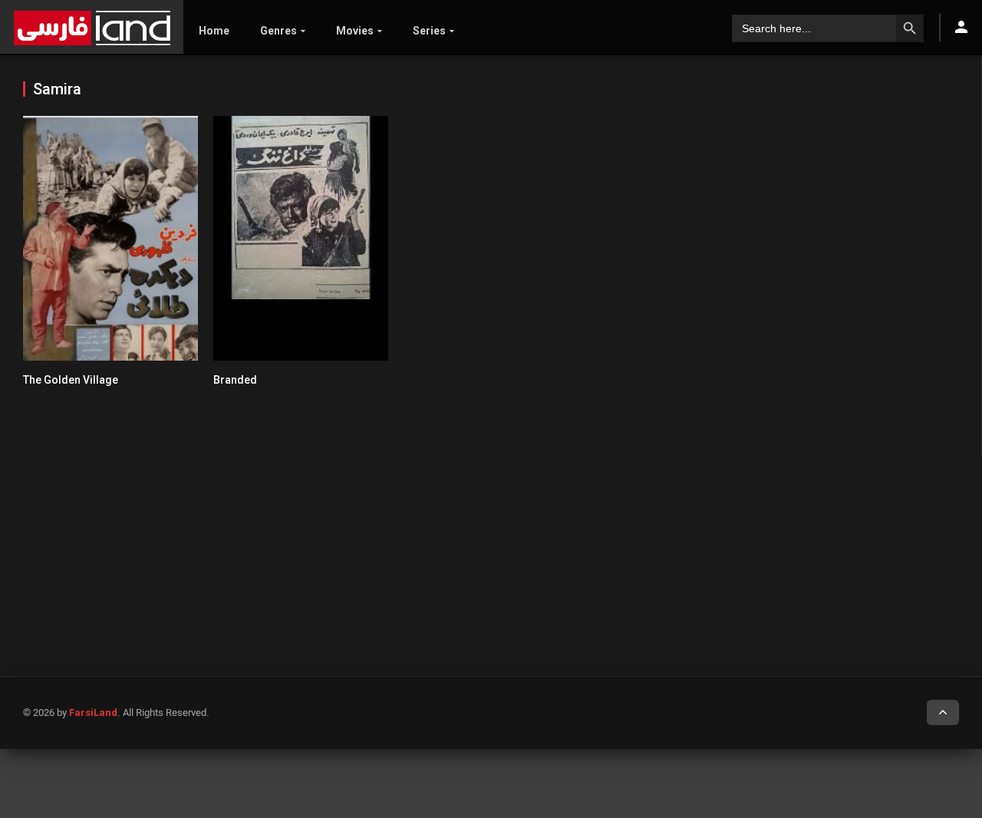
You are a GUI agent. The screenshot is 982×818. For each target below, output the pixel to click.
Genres (278, 31)
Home (214, 31)
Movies (355, 31)
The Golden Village (70, 380)
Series (429, 31)
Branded (235, 380)
